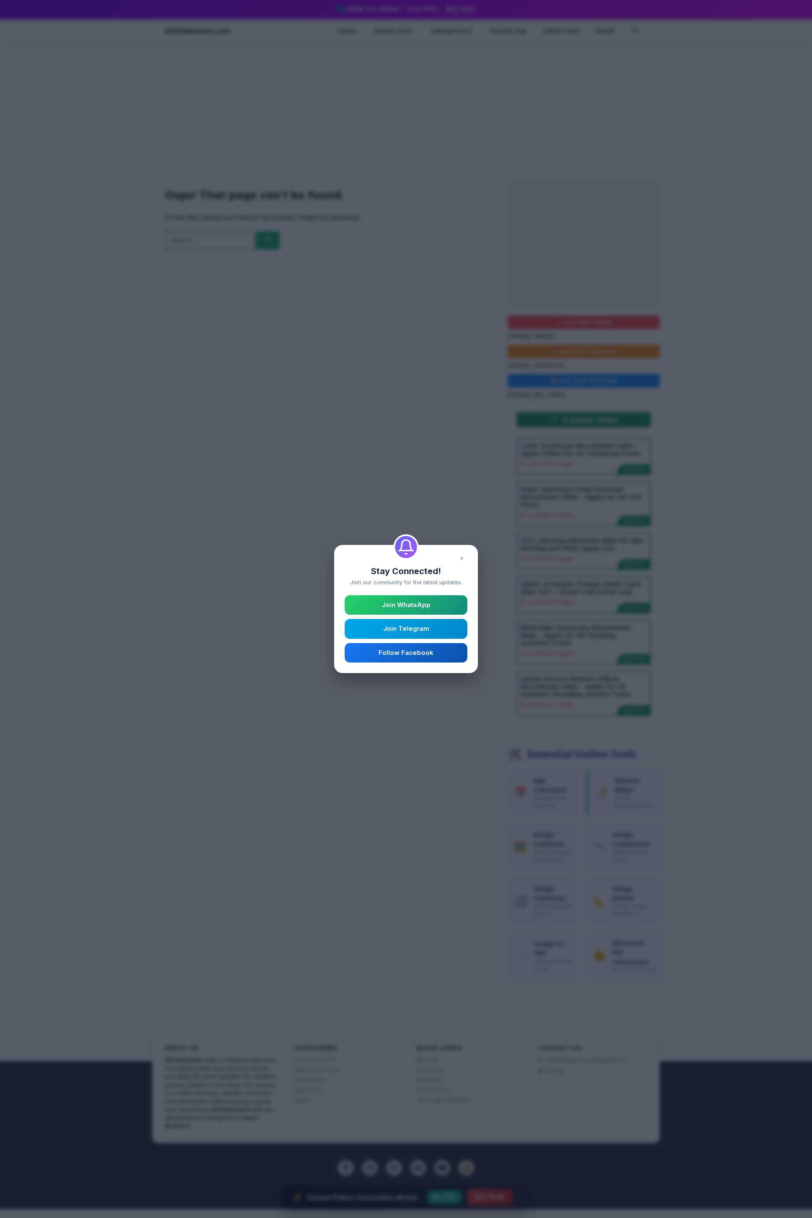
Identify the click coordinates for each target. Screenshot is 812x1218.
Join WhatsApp (406, 605)
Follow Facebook (406, 653)
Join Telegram (406, 628)
